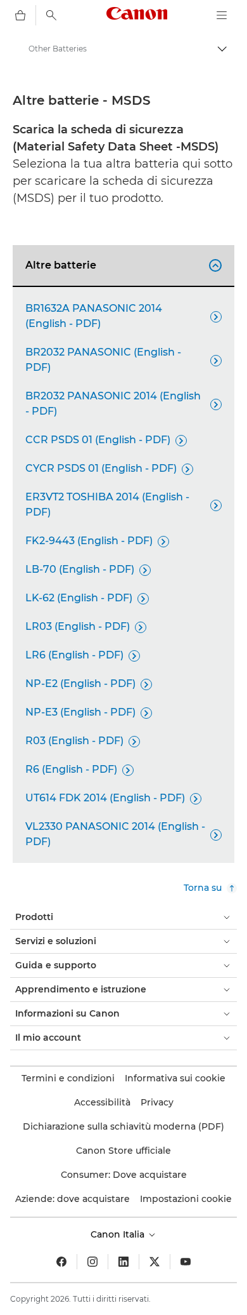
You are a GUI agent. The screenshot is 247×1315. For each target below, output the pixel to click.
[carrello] (20, 15)
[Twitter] (154, 1262)
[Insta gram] (92, 1262)
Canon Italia (119, 1234)
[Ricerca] (51, 15)
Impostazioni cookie (186, 1199)
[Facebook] (61, 1262)
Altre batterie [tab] (121, 265)
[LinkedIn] (123, 1262)
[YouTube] (185, 1262)
